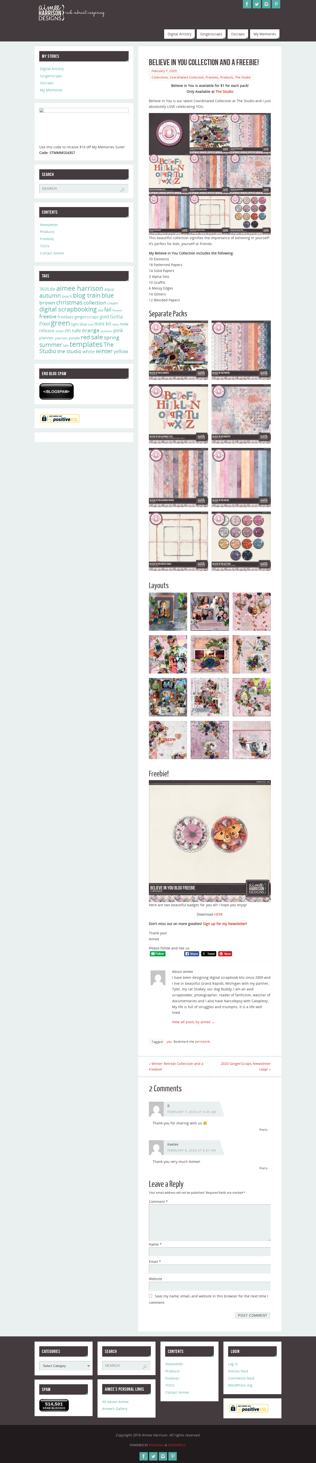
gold (104, 317)
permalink (202, 1041)
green (60, 323)
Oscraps (47, 82)
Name (155, 1244)
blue (107, 295)
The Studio (243, 77)
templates (86, 344)
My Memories (51, 90)
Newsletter (49, 224)
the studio (69, 351)
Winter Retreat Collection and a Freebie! (176, 1066)
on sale (73, 330)
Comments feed (241, 1378)
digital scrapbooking (68, 309)
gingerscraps (87, 317)
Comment (158, 1201)
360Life (47, 289)
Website (155, 1278)
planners (61, 338)
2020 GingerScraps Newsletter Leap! (246, 1066)
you (169, 1041)
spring (111, 337)
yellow (121, 351)
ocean (59, 331)
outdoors (106, 331)
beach (67, 296)
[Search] (122, 190)
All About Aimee (115, 1401)
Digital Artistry (52, 68)
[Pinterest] (276, 4)
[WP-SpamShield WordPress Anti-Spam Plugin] (56, 391)
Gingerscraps (51, 76)
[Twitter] (257, 4)
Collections (160, 77)
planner (46, 338)
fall (107, 309)
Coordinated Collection (187, 77)
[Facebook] (247, 4)
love (90, 324)
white (88, 351)
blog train (86, 295)
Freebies (212, 77)
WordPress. (177, 1445)
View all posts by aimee (193, 1022)
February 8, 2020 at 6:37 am (191, 1150)
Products (226, 77)
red (85, 337)
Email (155, 1261)
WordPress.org (240, 1385)
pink (118, 330)
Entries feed (238, 1371)
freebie (48, 316)
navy (115, 324)
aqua (109, 289)
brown (47, 302)
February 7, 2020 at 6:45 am (191, 1112)
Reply (263, 1129)
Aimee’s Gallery (114, 1408)
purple (74, 337)
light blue (79, 324)
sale (97, 336)
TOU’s (44, 246)
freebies (66, 317)
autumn (50, 295)
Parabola (156, 1445)
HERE (218, 914)
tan (66, 345)
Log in (233, 1364)
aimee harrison (79, 288)
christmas (69, 302)
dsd (100, 310)
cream (112, 303)
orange (90, 330)
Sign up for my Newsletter (224, 923)
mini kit (102, 323)
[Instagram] (266, 4)
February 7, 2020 (164, 71)
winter (104, 351)
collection (94, 302)
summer (50, 344)
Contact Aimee (52, 253)
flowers (117, 310)
